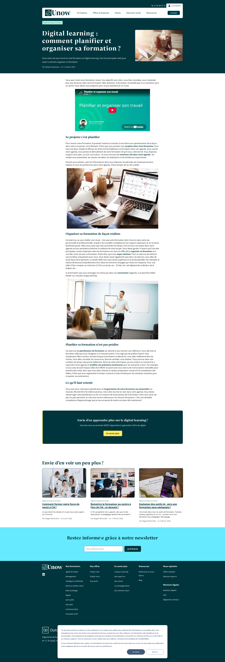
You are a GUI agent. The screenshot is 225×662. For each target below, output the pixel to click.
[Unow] (57, 12)
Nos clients (118, 581)
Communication (72, 609)
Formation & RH (72, 614)
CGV (164, 595)
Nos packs (94, 581)
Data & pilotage (72, 590)
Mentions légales (171, 585)
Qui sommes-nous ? (122, 590)
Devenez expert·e (170, 576)
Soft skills (69, 604)
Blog (140, 580)
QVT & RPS (70, 600)
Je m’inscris (133, 549)
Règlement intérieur (171, 600)
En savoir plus (112, 433)
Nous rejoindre (170, 566)
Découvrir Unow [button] (133, 13)
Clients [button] (118, 13)
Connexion (176, 5)
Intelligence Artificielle (74, 581)
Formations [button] (82, 13)
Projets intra (95, 576)
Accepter (136, 652)
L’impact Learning (121, 572)
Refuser (155, 652)
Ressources (144, 566)
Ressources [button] (151, 13)
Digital (68, 595)
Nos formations (73, 566)
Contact (173, 13)
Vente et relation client (74, 586)
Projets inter (95, 572)
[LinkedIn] (43, 575)
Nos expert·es (119, 576)
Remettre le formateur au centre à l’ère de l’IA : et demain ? (111, 506)
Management (71, 576)
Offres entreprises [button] (101, 13)
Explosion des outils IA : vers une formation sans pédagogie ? (158, 506)
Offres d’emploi (169, 572)
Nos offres (94, 566)
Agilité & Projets (72, 572)
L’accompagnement (121, 586)
